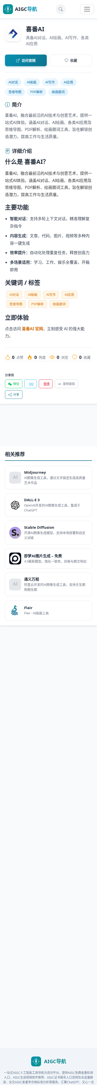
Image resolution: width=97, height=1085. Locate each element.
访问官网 (29, 60)
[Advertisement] (48, 429)
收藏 (73, 60)
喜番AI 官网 (32, 328)
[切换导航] (87, 9)
